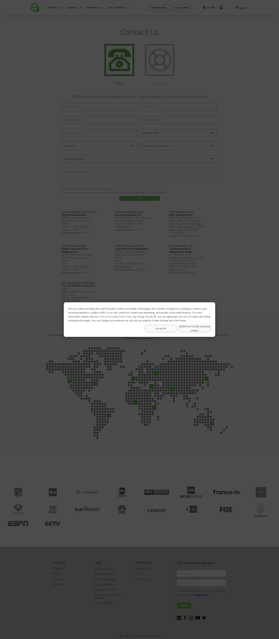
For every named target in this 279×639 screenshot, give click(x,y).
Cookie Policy (125, 316)
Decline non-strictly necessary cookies (194, 328)
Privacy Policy (106, 316)
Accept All (161, 328)
